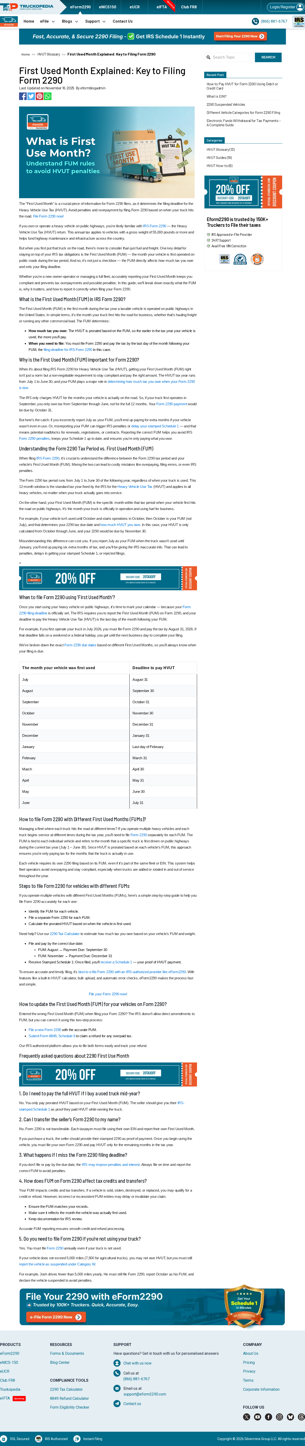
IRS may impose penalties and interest (111, 1165)
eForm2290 (9, 1353)
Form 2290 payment (171, 404)
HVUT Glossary (218, 149)
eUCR (4, 1371)
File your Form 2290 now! (108, 994)
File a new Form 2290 (45, 1030)
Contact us (132, 1403)
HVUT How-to (217, 165)
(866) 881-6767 (274, 21)
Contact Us (123, 21)
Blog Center (60, 1362)
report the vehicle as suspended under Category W (57, 1264)
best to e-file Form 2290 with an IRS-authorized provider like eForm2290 (132, 972)
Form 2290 (139, 835)
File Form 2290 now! (48, 216)
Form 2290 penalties (34, 438)
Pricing (249, 1362)
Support (92, 21)
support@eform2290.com (144, 1394)
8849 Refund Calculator (69, 1398)
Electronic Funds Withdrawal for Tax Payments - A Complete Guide (244, 122)
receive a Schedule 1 (116, 962)
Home (29, 21)
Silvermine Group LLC (260, 1439)
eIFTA (12, 1398)
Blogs (67, 21)
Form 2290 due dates (80, 645)
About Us (250, 1353)
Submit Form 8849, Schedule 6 (52, 1036)
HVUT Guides (216, 157)
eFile (44, 21)
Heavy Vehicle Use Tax (134, 487)
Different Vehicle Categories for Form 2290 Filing (243, 112)
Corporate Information (261, 1389)
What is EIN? (217, 96)
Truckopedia (10, 1389)
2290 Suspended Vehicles (226, 104)
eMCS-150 (9, 1362)
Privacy (249, 1371)
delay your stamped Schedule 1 (155, 426)
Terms (248, 1380)
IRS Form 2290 (154, 226)
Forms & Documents (67, 1353)
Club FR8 (7, 1380)
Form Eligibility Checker (69, 1407)
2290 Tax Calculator (64, 934)
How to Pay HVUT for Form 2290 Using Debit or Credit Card (242, 85)
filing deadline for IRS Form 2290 (68, 350)
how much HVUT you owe (120, 525)
